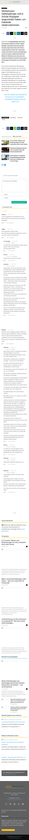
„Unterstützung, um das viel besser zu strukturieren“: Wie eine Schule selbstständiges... (14, 621)
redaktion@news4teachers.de (14, 799)
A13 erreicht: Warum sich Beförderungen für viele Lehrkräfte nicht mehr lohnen (18, 142)
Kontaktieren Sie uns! (9, 774)
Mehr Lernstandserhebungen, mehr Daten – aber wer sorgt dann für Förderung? (14, 581)
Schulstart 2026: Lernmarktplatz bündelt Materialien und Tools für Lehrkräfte (19, 709)
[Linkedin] (18, 33)
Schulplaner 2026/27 (17, 810)
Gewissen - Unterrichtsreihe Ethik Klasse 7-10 (14, 757)
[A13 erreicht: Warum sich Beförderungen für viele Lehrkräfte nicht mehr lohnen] (5, 142)
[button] (2, 2)
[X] (11, 33)
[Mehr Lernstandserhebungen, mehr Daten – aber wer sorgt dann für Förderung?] (14, 596)
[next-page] (5, 165)
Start (3, 5)
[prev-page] (2, 165)
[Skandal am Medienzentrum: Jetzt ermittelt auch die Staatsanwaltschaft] (5, 150)
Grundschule (20, 117)
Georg (13, 266)
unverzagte (14, 256)
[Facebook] (8, 33)
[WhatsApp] (15, 33)
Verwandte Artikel (6, 136)
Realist (13, 349)
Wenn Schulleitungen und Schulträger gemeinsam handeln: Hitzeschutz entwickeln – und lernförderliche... (13, 684)
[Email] (22, 33)
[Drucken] (25, 33)
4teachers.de (19, 836)
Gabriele (14, 446)
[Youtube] (22, 804)
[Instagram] (10, 804)
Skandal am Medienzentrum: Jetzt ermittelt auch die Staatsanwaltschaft (18, 149)
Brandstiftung (13, 117)
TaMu (13, 243)
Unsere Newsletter (7, 520)
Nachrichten (7, 5)
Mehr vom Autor (17, 136)
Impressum (17, 838)
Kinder (3, 119)
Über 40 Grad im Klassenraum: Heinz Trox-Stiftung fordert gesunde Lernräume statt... (18, 701)
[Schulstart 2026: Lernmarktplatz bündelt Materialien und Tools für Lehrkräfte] (5, 709)
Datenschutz (11, 838)
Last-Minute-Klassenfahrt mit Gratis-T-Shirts (13, 722)
